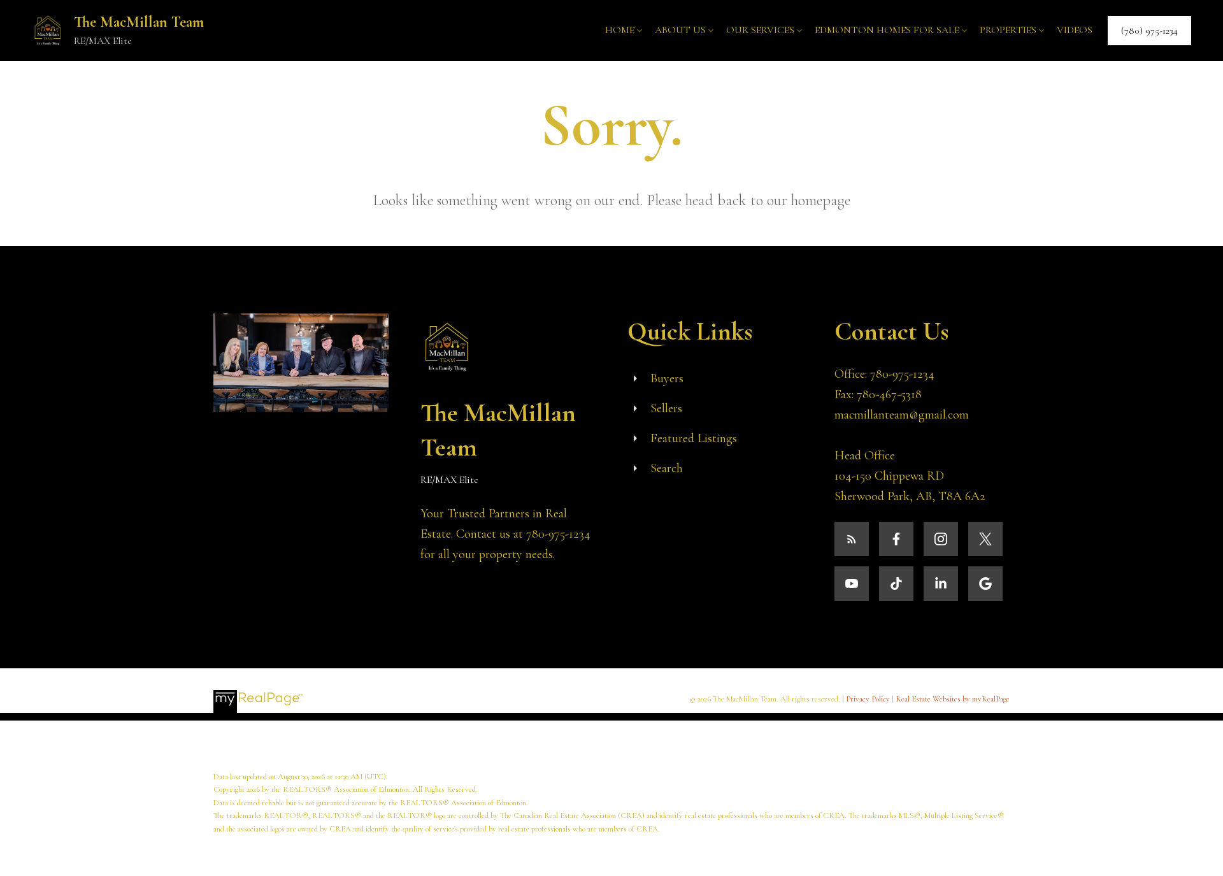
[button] (1149, 30)
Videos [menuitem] (1074, 30)
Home (619, 30)
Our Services (760, 30)
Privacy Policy (868, 699)
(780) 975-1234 (1149, 30)
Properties (1008, 30)
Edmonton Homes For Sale (887, 30)
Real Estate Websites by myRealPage (953, 699)
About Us (680, 30)
